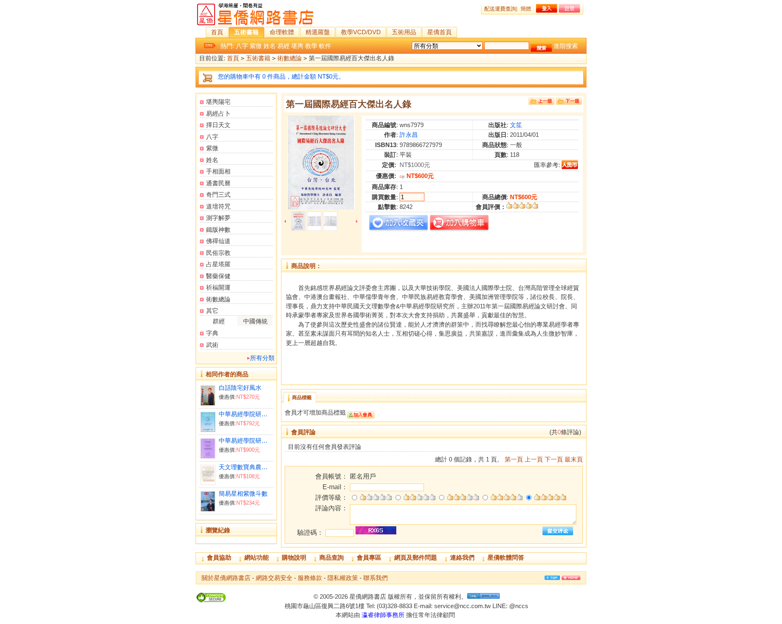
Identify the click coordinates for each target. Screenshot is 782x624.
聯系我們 (375, 577)
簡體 (526, 9)
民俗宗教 (218, 252)
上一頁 (534, 459)
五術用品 (404, 32)
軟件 (325, 45)
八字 (242, 45)
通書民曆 (218, 183)
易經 (283, 45)
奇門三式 (218, 194)
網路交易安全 (274, 577)
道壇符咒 (218, 206)
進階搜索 (566, 45)
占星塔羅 (218, 264)
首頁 (217, 32)
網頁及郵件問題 (415, 557)
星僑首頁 (439, 32)
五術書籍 (246, 32)
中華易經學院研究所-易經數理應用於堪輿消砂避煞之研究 (246, 440)
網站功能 (256, 557)
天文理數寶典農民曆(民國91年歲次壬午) (246, 467)
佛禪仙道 (218, 240)
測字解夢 (218, 217)
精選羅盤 (317, 32)
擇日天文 (218, 124)
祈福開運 (218, 287)
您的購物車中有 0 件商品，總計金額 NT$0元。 (281, 76)
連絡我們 (462, 557)
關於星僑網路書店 (226, 577)
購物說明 (294, 557)
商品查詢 (331, 557)
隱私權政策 (342, 577)
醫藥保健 (218, 275)
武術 (212, 344)
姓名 (270, 45)
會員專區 (369, 557)
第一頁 (514, 459)
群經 (219, 321)
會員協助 (219, 557)
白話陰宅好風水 (240, 387)
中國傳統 (255, 321)
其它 (212, 310)
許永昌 (409, 134)
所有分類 (262, 357)
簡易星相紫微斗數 (243, 493)
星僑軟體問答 (506, 557)
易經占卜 (218, 113)
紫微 (256, 45)
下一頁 (554, 459)
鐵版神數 (218, 229)
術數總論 (289, 58)
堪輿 (297, 45)
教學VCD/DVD (361, 32)
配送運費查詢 (500, 9)
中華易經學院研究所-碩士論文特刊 (246, 414)
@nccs (518, 605)
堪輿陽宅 (218, 101)
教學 (311, 45)
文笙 (516, 124)
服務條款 (310, 577)
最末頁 (574, 459)
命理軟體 (282, 32)
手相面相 (218, 171)
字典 (212, 333)
